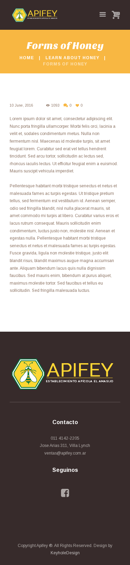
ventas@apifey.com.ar (65, 453)
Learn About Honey (72, 57)
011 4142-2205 (65, 438)
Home (26, 57)
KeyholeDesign (65, 552)
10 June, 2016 (21, 105)
